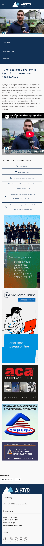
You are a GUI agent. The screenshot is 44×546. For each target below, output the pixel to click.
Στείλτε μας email (23, 172)
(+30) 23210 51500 (10, 517)
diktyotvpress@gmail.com (12, 525)
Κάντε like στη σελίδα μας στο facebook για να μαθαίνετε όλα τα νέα (23, 186)
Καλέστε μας (24, 166)
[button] (3, 4)
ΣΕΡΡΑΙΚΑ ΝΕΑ (7, 43)
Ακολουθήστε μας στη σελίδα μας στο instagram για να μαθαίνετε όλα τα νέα (23, 207)
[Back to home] (22, 4)
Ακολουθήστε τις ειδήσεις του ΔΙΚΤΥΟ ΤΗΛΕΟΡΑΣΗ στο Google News (23, 197)
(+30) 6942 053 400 (10, 520)
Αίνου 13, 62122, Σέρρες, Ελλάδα (15, 504)
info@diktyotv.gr (9, 523)
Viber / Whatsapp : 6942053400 (24, 178)
